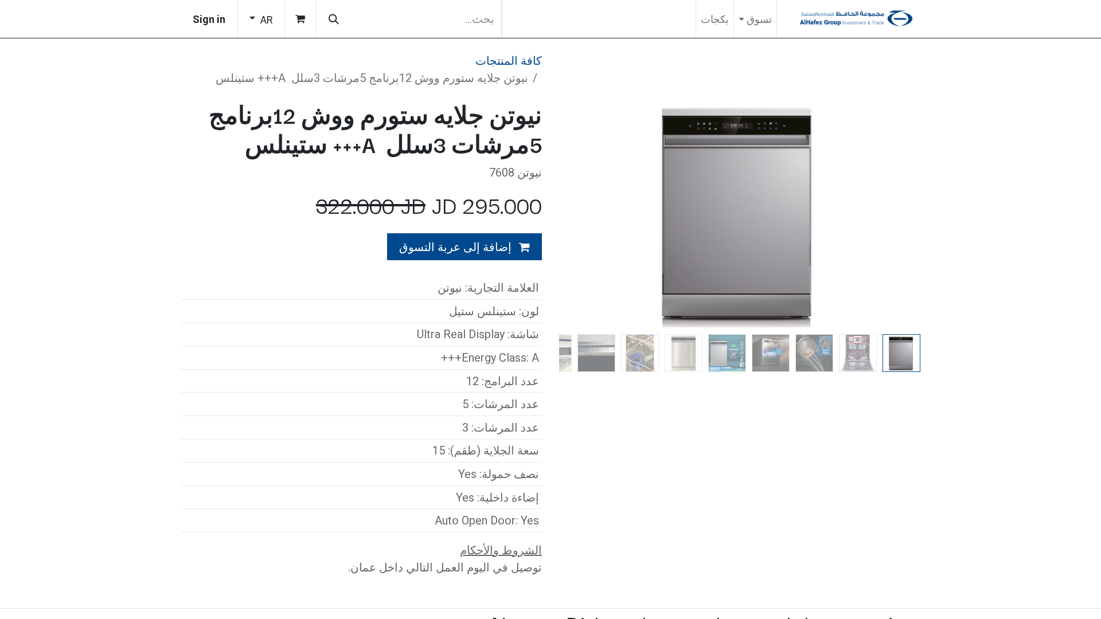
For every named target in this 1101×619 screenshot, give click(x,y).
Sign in (209, 19)
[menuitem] (714, 19)
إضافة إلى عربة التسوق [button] (456, 247)
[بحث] (334, 19)
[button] (893, 214)
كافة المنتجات (508, 61)
